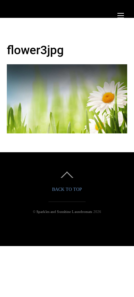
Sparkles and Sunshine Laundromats (64, 212)
